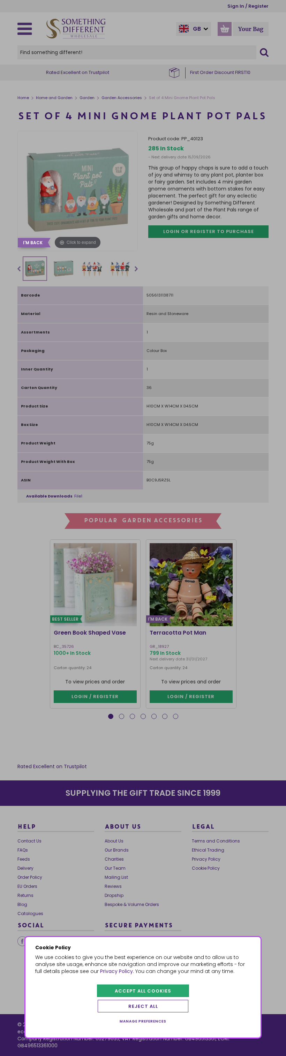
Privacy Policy (116, 971)
